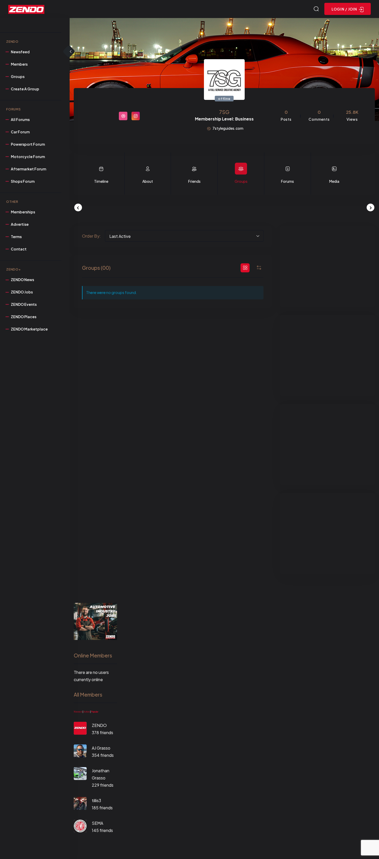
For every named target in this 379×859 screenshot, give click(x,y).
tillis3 (96, 800)
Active (87, 711)
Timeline (101, 181)
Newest (78, 711)
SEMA (97, 823)
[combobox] (184, 236)
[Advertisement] (327, 266)
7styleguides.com (227, 128)
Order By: (91, 236)
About (147, 181)
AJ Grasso (101, 748)
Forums (287, 181)
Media (334, 181)
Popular (94, 711)
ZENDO (99, 725)
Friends (194, 181)
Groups (241, 181)
